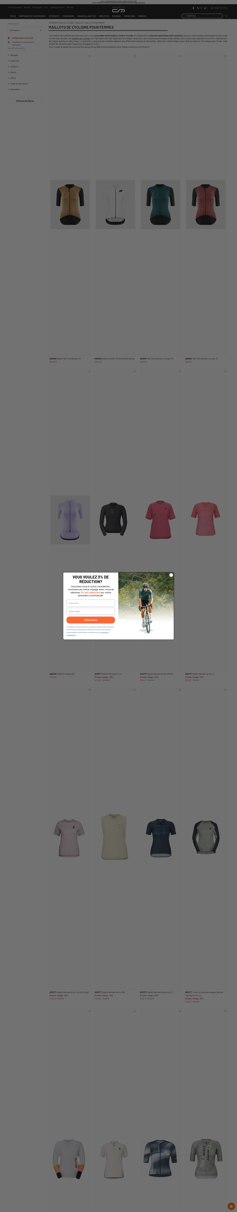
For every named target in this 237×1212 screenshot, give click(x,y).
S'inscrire (90, 620)
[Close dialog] (171, 575)
